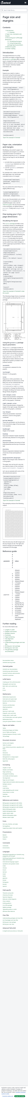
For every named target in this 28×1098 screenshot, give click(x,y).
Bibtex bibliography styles (9, 809)
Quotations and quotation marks (11, 864)
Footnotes (8, 635)
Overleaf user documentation (10, 669)
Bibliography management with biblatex (13, 807)
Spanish (5, 886)
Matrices (5, 703)
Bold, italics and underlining (10, 686)
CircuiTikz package (7, 905)
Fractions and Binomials (9, 705)
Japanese (5, 878)
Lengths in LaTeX (9, 630)
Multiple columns (10, 633)
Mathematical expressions (9, 697)
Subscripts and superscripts (10, 699)
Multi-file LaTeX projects (9, 759)
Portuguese (5, 882)
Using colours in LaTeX (8, 792)
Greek (4, 874)
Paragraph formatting (8, 774)
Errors (4, 690)
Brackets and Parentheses (9, 701)
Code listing (6, 788)
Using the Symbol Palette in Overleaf (12, 721)
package (10, 59)
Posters (4, 839)
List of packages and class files (10, 920)
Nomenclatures (6, 755)
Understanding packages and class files (13, 918)
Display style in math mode (9, 715)
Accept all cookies (19, 1096)
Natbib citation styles (8, 813)
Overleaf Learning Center (9, 662)
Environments (6, 847)
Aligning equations (7, 707)
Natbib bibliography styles (9, 811)
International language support (11, 861)
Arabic (4, 866)
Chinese (5, 868)
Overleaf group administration (10, 671)
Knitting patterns (7, 903)
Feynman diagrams (7, 897)
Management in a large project (10, 757)
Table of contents (7, 745)
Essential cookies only (7, 1096)
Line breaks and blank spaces (10, 776)
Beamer (5, 835)
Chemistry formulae (8, 895)
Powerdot (5, 837)
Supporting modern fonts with (12, 828)
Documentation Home (8, 660)
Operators (5, 709)
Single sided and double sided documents (13, 782)
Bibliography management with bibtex (12, 803)
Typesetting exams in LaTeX (10, 909)
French (4, 870)
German (5, 872)
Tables (4, 728)
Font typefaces (6, 826)
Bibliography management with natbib (12, 805)
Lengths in (7, 767)
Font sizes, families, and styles (10, 824)
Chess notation (6, 901)
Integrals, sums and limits (9, 713)
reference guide (7, 204)
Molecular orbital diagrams (9, 899)
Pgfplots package (7, 907)
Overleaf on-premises (8, 675)
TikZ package (6, 736)
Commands (5, 845)
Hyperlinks (8, 640)
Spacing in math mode (8, 711)
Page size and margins (8, 780)
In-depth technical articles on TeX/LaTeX (13, 931)
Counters (5, 786)
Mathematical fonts (7, 719)
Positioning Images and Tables (10, 730)
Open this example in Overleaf (11, 137)
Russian (5, 884)
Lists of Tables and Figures (9, 732)
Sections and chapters (8, 743)
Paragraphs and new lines (9, 684)
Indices (4, 750)
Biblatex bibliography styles (10, 815)
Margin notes (6, 796)
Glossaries (5, 752)
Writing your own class (11, 648)
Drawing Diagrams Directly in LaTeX (12, 734)
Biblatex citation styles (8, 817)
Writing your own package (12, 646)
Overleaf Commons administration (11, 673)
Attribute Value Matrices (9, 911)
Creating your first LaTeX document (11, 682)
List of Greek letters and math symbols (12, 717)
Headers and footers (11, 631)
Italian (4, 876)
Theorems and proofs (8, 893)
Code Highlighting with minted (10, 790)
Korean (4, 880)
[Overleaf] (6, 2)
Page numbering (10, 637)
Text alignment (9, 639)
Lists (4, 688)
